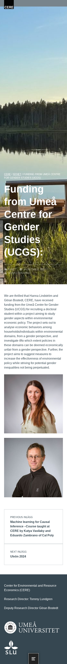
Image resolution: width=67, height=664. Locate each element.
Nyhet (12, 269)
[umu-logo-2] (31, 627)
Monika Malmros (19, 273)
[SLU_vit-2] (11, 647)
